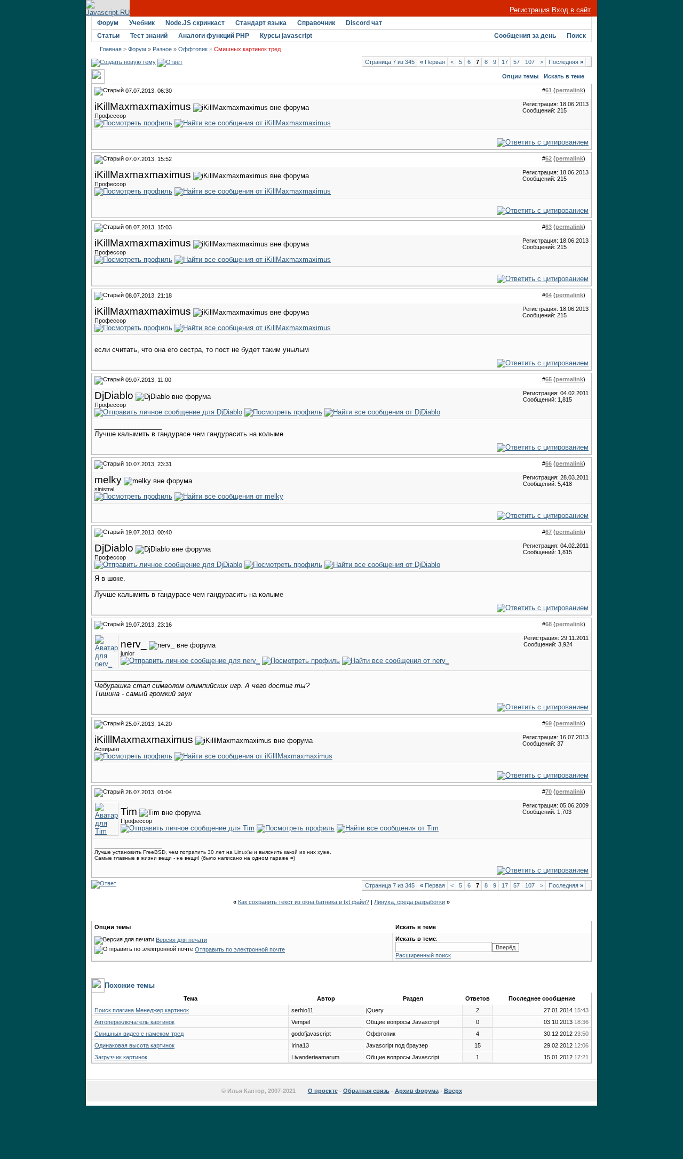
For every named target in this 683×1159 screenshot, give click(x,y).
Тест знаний (149, 35)
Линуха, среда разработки (409, 902)
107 (530, 62)
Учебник (142, 23)
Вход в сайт (571, 10)
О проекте (323, 1091)
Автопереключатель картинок (134, 1022)
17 (505, 62)
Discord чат (364, 23)
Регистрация (530, 10)
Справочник (316, 23)
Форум (107, 23)
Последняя (566, 62)
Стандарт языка (261, 23)
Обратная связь (366, 1091)
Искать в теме (564, 76)
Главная (111, 49)
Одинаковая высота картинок (134, 1045)
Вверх (453, 1091)
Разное (162, 49)
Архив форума (417, 1091)
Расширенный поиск (423, 955)
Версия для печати (181, 940)
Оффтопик (193, 49)
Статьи (108, 35)
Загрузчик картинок (120, 1057)
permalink (569, 90)
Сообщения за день (525, 35)
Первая (432, 62)
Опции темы (520, 76)
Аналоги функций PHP (213, 35)
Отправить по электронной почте (240, 949)
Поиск (576, 35)
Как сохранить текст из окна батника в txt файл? (303, 902)
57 (516, 62)
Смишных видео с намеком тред (139, 1033)
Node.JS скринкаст (195, 23)
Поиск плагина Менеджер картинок (141, 1010)
